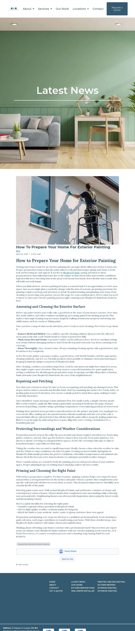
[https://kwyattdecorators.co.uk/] (13, 9)
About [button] (27, 8)
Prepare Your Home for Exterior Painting (33, 544)
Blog (18, 251)
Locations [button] (80, 8)
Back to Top (67, 559)
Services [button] (44, 8)
